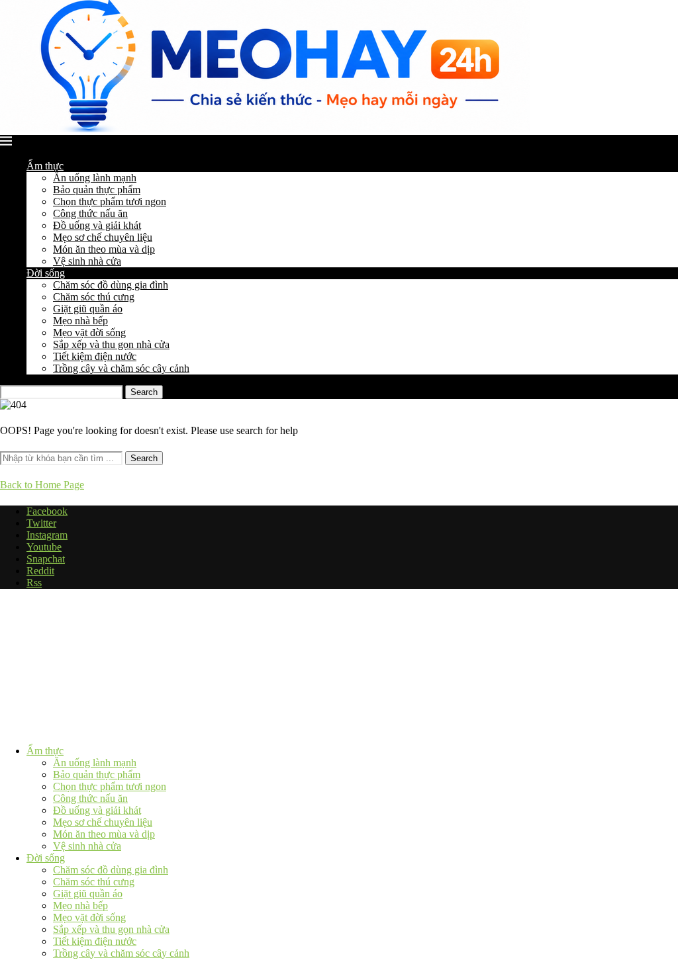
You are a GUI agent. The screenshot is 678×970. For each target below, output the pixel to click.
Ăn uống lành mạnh (94, 177)
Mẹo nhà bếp (80, 320)
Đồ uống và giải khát (97, 225)
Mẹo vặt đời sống (89, 332)
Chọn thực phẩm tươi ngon (109, 201)
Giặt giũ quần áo (87, 308)
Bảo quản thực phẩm (96, 189)
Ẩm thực (45, 165)
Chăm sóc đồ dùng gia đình (110, 284)
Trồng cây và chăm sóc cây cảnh (121, 368)
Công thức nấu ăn (90, 213)
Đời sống (45, 273)
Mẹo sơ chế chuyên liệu (102, 237)
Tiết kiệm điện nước (94, 356)
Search (144, 392)
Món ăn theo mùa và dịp (104, 249)
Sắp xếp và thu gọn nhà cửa (111, 344)
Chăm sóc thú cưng (93, 296)
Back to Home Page (42, 484)
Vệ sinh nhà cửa (87, 261)
